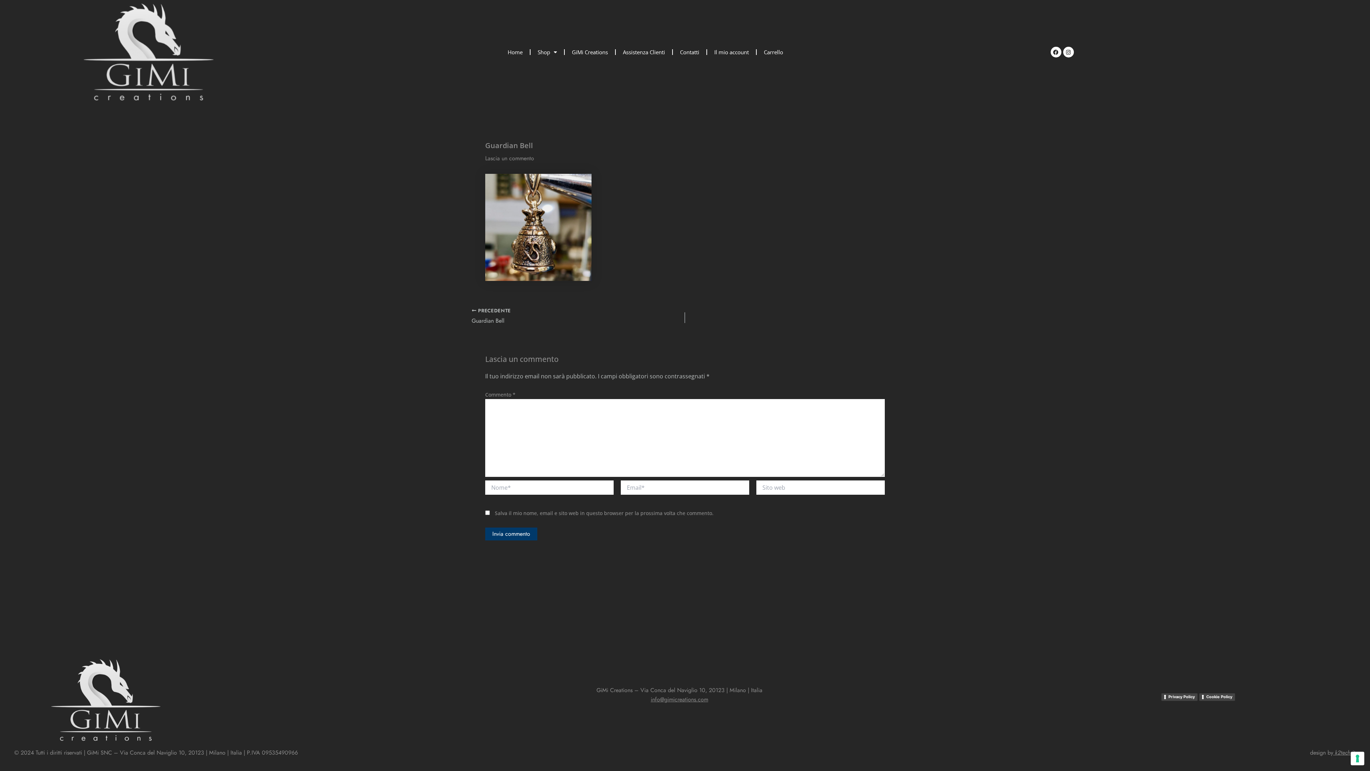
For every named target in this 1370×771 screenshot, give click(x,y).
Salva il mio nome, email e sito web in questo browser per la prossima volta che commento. (604, 513)
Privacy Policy (1181, 696)
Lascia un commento (509, 158)
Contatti (689, 52)
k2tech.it (1345, 753)
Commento (500, 394)
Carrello (773, 52)
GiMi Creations (590, 52)
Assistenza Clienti (644, 52)
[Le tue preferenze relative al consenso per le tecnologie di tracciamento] (1357, 758)
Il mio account (731, 52)
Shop (544, 52)
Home (515, 52)
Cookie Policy (1219, 696)
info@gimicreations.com (679, 699)
